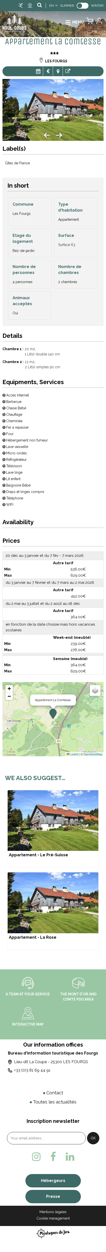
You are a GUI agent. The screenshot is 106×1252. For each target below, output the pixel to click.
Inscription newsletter (53, 1121)
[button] (89, 22)
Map (58, 71)
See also (68, 71)
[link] (82, 6)
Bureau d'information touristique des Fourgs (53, 1053)
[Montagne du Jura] (53, 1233)
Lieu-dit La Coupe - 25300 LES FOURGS (51, 1061)
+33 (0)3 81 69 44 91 (32, 1070)
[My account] (98, 22)
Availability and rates (38, 71)
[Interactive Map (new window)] (28, 1013)
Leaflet (74, 754)
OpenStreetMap (92, 754)
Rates (48, 71)
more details (53, 828)
